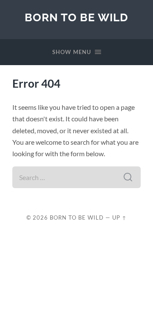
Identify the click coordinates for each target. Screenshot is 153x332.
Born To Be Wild (76, 17)
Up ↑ (119, 217)
